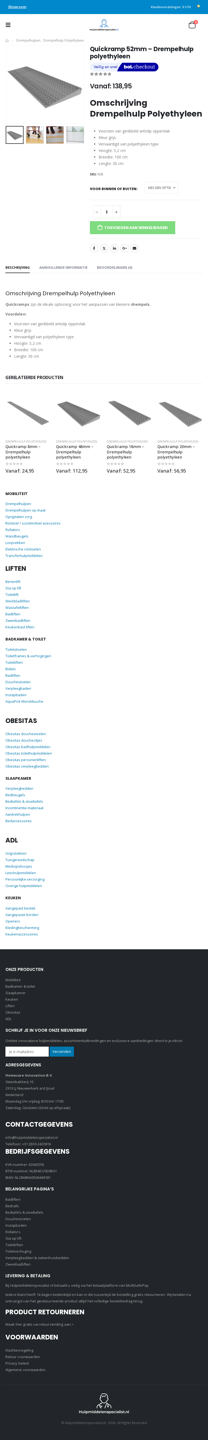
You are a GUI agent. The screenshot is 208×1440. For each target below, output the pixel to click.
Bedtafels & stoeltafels (24, 801)
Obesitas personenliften (25, 759)
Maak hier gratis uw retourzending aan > (39, 1324)
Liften (10, 1005)
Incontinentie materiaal (24, 807)
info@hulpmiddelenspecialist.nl (31, 1137)
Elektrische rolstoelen (23, 549)
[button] (9, 24)
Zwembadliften (17, 620)
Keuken (11, 999)
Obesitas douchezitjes (23, 740)
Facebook (94, 248)
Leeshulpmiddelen (20, 872)
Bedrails (12, 1205)
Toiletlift (11, 594)
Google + (124, 248)
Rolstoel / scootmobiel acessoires (33, 523)
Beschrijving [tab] (17, 267)
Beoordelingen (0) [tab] (114, 267)
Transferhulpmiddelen (24, 555)
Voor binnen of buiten (113, 188)
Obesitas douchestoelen (25, 733)
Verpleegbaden (18, 688)
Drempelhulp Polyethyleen (25, 441)
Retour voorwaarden (22, 1356)
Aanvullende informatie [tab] (63, 267)
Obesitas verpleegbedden (27, 766)
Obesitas (13, 1012)
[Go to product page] (28, 412)
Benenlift (12, 581)
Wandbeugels (16, 536)
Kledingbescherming (22, 927)
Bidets (10, 668)
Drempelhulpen (18, 503)
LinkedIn (114, 248)
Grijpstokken (16, 853)
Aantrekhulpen (17, 814)
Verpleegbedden (19, 788)
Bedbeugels (15, 794)
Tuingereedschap (19, 859)
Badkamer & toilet (20, 986)
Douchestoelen (18, 681)
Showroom (17, 7)
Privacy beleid (17, 1363)
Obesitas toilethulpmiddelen (28, 753)
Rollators (12, 529)
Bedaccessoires (18, 820)
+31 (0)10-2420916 (36, 1144)
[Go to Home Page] (7, 40)
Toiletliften (14, 662)
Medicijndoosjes (18, 866)
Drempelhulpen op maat (25, 510)
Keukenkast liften (19, 627)
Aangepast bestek (20, 908)
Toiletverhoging (18, 1251)
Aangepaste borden (21, 914)
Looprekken (15, 542)
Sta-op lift (13, 588)
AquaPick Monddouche (24, 701)
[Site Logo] (104, 25)
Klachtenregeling (19, 1350)
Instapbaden (16, 694)
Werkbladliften (17, 601)
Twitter (104, 248)
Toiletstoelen (16, 649)
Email (134, 248)
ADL (8, 1018)
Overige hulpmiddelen (23, 885)
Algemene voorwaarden (25, 1369)
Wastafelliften (17, 607)
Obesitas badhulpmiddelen (27, 746)
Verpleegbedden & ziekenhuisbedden (37, 1257)
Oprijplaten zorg (18, 516)
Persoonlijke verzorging (24, 879)
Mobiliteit (13, 979)
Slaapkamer (15, 992)
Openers (12, 921)
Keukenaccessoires (21, 934)
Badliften (12, 614)
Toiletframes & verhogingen (28, 655)
